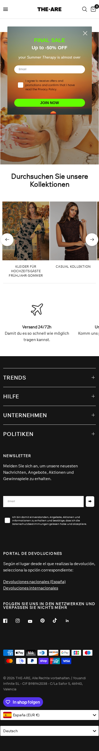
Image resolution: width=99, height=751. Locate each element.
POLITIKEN (18, 434)
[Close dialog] (85, 33)
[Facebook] (9, 621)
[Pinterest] (46, 620)
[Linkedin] (71, 621)
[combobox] (49, 715)
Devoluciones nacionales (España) (34, 581)
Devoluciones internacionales (30, 588)
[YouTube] (34, 621)
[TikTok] (58, 620)
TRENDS (14, 377)
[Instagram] (21, 621)
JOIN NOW (49, 103)
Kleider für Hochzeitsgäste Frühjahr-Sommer (26, 271)
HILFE (11, 396)
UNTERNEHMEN (25, 415)
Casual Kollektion (73, 267)
